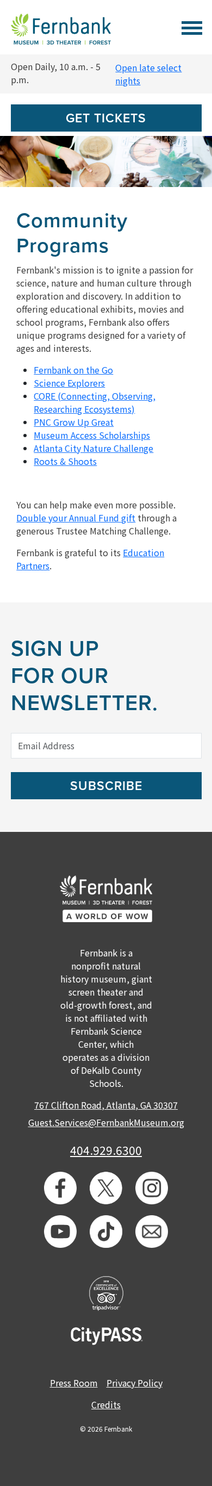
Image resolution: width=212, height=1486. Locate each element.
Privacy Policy (135, 1382)
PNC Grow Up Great (74, 421)
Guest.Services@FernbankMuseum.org (106, 1122)
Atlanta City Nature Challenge (93, 448)
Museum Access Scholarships (92, 435)
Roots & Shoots (65, 461)
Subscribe (106, 786)
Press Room (74, 1382)
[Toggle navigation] (192, 26)
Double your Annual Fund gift (75, 517)
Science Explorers (69, 382)
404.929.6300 (106, 1150)
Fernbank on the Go (73, 369)
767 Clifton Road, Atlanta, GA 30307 (106, 1104)
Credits (106, 1404)
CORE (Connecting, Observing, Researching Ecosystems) (94, 402)
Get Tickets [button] (106, 118)
